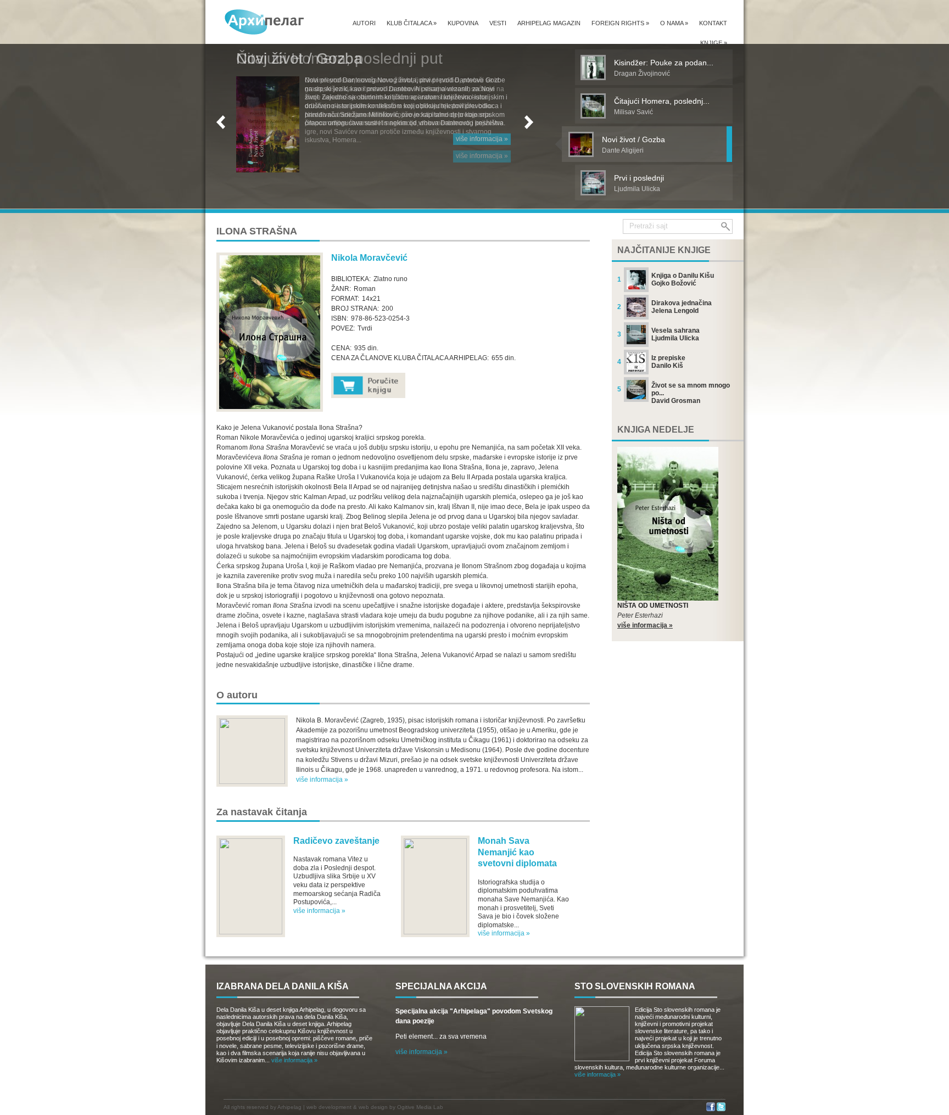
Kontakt (713, 23)
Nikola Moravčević (369, 257)
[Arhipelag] (265, 22)
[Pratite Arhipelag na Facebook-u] (710, 1109)
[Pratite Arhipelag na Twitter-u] (721, 1109)
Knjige (713, 43)
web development (328, 1107)
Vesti (497, 23)
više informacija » (482, 139)
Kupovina (463, 23)
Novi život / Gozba (299, 58)
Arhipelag (289, 1107)
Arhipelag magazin (548, 23)
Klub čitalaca (412, 23)
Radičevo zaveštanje (336, 840)
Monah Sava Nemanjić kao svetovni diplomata (517, 852)
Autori (364, 23)
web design (373, 1107)
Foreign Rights (620, 23)
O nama (674, 23)
